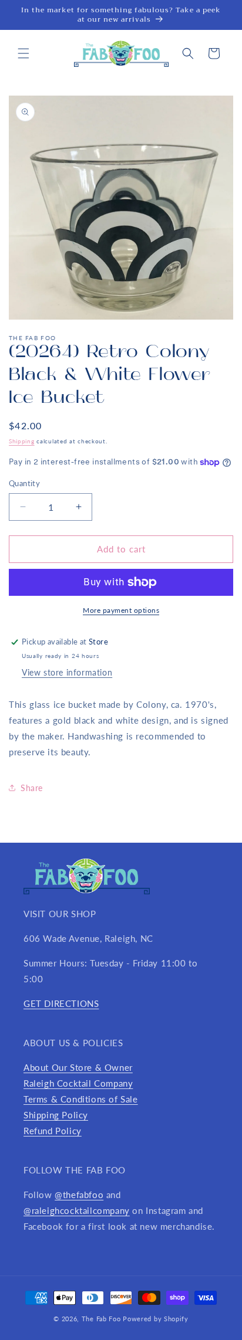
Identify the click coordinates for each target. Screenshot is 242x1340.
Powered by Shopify (156, 1318)
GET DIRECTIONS (61, 1003)
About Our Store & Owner (78, 1067)
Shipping (22, 441)
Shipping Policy (55, 1115)
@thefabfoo (79, 1194)
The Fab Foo (101, 1318)
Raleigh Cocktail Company (78, 1083)
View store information (67, 672)
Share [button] (32, 788)
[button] (23, 53)
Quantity (24, 483)
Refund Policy (52, 1130)
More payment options (121, 610)
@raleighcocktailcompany (76, 1210)
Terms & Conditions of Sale (80, 1099)
